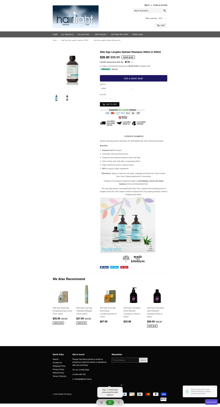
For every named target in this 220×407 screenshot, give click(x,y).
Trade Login (137, 34)
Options (103, 84)
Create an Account (160, 5)
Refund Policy (58, 372)
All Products (67, 34)
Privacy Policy (58, 369)
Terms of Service (59, 376)
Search (56, 359)
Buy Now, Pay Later (119, 34)
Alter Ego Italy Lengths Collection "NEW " (75, 40)
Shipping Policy (59, 366)
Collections (83, 34)
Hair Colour (100, 34)
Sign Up (143, 360)
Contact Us (57, 362)
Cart (162, 25)
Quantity (103, 94)
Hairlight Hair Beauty (65, 394)
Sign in (147, 5)
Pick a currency (151, 18)
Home (55, 34)
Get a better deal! (133, 78)
